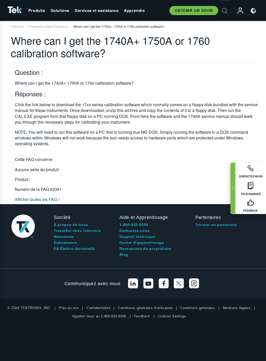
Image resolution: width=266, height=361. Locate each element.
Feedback (142, 316)
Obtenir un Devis (194, 10)
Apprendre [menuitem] (134, 10)
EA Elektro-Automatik (74, 248)
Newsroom (64, 237)
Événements (65, 242)
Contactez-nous (134, 231)
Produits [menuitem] (36, 10)
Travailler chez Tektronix (77, 231)
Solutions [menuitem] (60, 10)
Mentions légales (237, 308)
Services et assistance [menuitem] (96, 10)
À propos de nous (71, 225)
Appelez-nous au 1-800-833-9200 (99, 316)
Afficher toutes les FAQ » (37, 199)
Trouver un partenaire (216, 225)
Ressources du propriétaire (145, 248)
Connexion (238, 11)
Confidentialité (98, 308)
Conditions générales (198, 308)
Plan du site (69, 308)
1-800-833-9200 (133, 225)
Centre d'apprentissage (141, 242)
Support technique (137, 237)
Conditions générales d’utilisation (145, 308)
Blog (123, 254)
